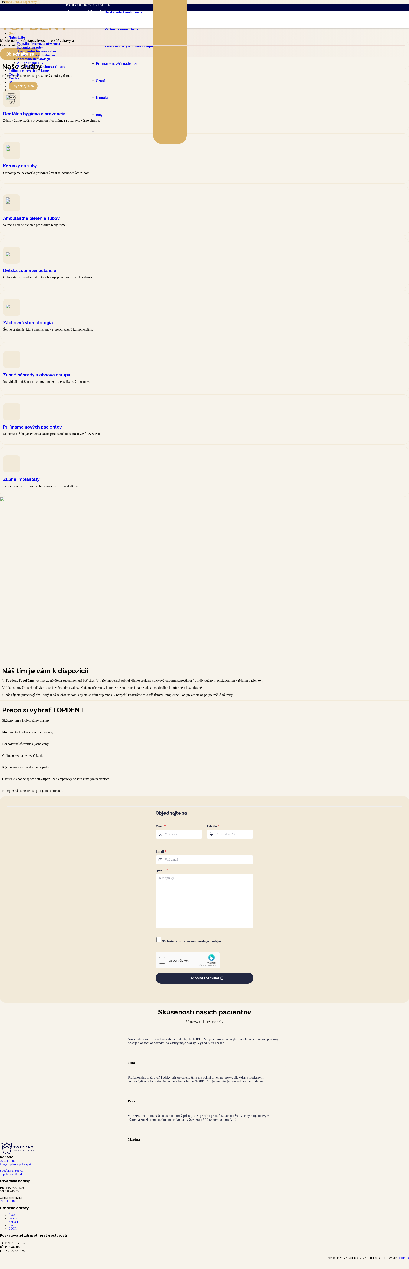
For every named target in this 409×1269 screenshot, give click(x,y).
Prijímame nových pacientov (32, 427)
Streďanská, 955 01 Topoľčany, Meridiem (13, 1172)
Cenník (13, 1218)
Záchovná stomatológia (28, 322)
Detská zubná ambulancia (29, 270)
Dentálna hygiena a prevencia (34, 113)
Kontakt (13, 1221)
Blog (11, 1225)
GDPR (12, 1228)
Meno (161, 826)
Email (161, 851)
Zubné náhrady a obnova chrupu (36, 374)
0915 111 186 (8, 1201)
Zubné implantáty (21, 479)
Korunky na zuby (20, 165)
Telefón (213, 826)
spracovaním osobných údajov (200, 941)
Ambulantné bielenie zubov (31, 218)
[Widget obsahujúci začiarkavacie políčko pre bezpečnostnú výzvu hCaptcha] (188, 960)
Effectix (404, 1257)
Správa (162, 870)
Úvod (12, 1215)
